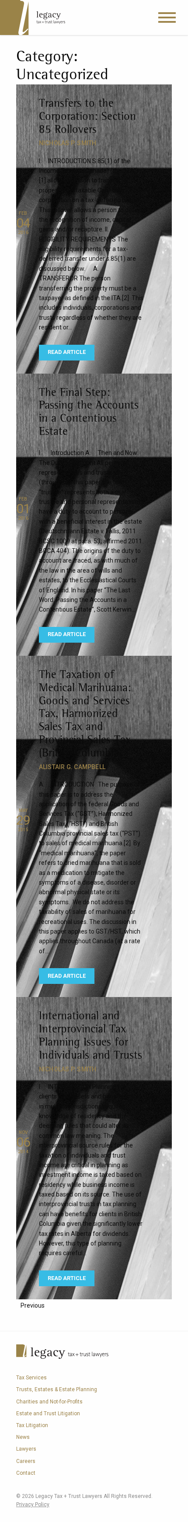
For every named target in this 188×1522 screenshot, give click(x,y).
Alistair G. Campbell (72, 766)
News (23, 1437)
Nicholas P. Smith (68, 143)
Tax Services (31, 1378)
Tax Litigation (32, 1425)
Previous (33, 1305)
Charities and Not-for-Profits (49, 1402)
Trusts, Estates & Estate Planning (56, 1389)
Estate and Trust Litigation (48, 1413)
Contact (25, 1473)
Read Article (67, 352)
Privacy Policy (32, 1504)
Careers (25, 1461)
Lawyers (26, 1449)
